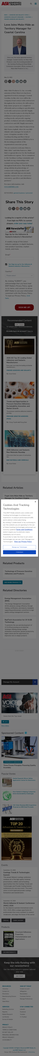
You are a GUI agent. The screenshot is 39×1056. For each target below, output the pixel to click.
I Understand (19, 552)
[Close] (35, 502)
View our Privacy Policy (23, 542)
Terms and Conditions (24, 530)
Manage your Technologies (19, 547)
